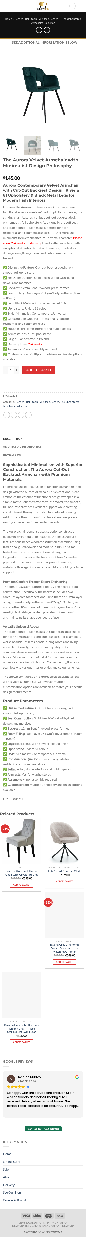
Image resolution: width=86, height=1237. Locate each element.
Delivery (9, 1185)
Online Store (11, 1161)
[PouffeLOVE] (43, 6)
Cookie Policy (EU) (16, 1200)
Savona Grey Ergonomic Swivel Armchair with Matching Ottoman (64, 948)
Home (8, 18)
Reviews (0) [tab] (12, 454)
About (7, 1177)
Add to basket (39, 370)
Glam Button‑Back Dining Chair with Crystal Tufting (21, 872)
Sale (6, 1169)
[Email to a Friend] (28, 415)
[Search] (72, 6)
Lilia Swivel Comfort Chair (64, 871)
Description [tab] (13, 438)
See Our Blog (12, 1192)
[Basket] (81, 6)
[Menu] (5, 6)
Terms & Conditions (31, 1222)
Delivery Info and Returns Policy (36, 1225)
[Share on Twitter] (21, 415)
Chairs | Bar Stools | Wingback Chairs (37, 18)
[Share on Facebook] (14, 415)
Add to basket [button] (21, 884)
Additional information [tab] (23, 446)
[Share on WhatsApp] (6, 415)
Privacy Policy (57, 1222)
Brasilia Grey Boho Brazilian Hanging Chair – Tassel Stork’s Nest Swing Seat (21, 1028)
